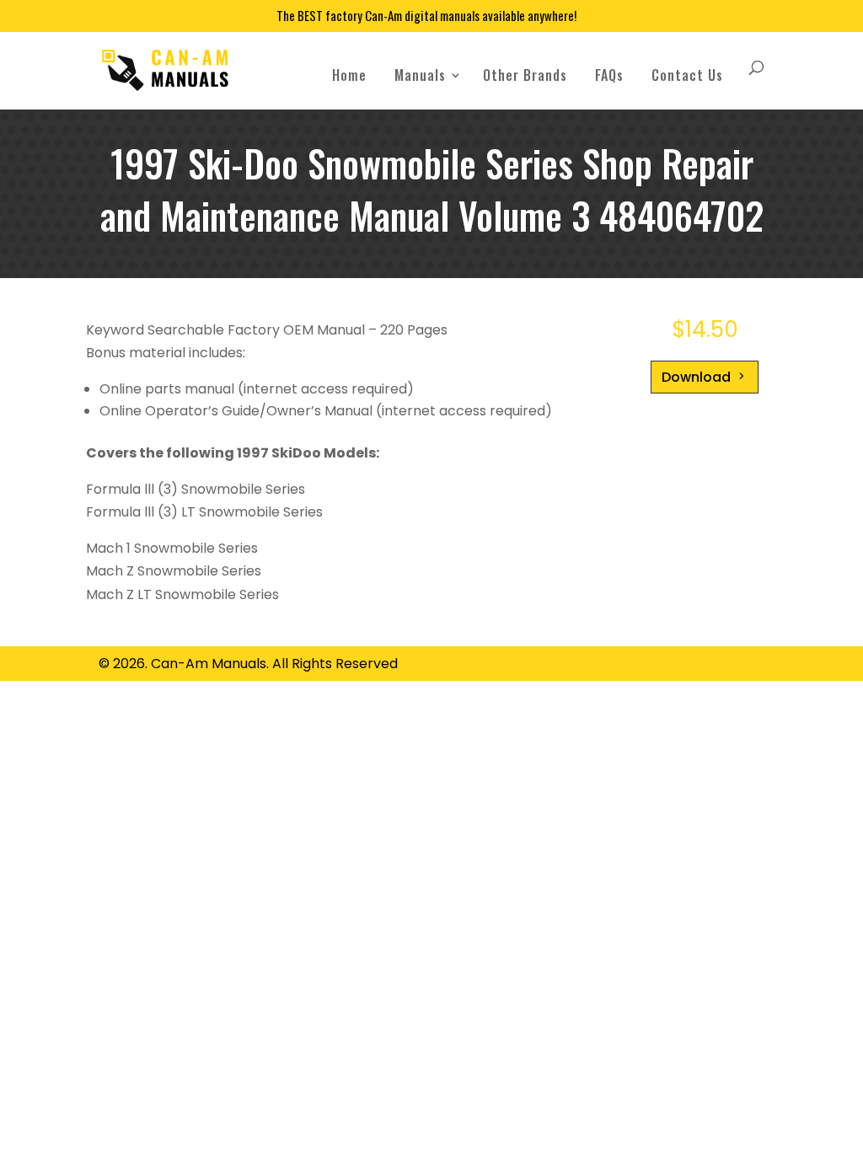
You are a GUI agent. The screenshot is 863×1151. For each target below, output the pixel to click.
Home (349, 75)
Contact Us (687, 75)
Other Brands (525, 75)
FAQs (609, 75)
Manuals (420, 75)
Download (696, 377)
